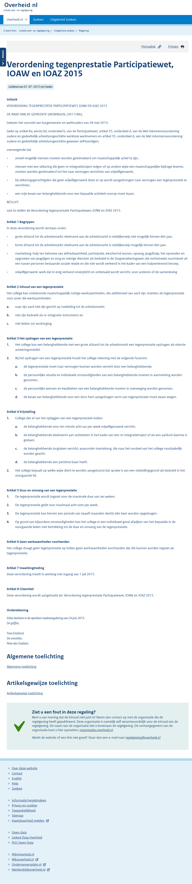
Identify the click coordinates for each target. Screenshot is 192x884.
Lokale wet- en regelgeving (34, 30)
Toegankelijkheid (24, 810)
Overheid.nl (15, 20)
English (17, 778)
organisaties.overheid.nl (96, 730)
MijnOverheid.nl (23, 854)
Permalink (148, 46)
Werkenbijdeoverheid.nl (28, 869)
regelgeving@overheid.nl (142, 737)
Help (15, 783)
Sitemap (17, 815)
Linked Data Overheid (27, 837)
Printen (173, 46)
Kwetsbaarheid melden (28, 821)
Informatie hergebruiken (29, 800)
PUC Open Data (23, 842)
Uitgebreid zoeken (64, 30)
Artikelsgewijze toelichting (25, 693)
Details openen (3, 57)
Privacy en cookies (24, 805)
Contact (17, 773)
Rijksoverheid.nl (23, 859)
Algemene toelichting (21, 667)
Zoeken (38, 19)
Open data (19, 832)
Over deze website (24, 768)
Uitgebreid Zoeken (63, 19)
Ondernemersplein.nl (26, 864)
